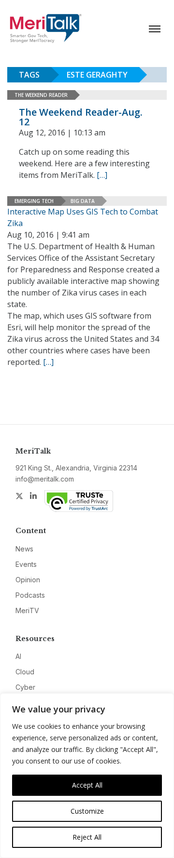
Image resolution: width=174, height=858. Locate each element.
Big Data (83, 201)
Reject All (87, 837)
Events (26, 564)
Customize (87, 811)
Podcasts (30, 595)
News (24, 549)
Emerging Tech (34, 201)
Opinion (27, 580)
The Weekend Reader (41, 95)
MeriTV (27, 610)
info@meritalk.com (44, 479)
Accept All (87, 785)
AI (18, 656)
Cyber (25, 687)
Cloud (24, 672)
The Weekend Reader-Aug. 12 (81, 117)
